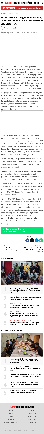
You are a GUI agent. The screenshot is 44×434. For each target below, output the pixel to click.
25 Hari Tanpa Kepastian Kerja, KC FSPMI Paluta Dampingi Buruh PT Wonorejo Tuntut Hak (25, 290)
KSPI (32, 410)
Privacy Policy (32, 416)
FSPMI (11, 410)
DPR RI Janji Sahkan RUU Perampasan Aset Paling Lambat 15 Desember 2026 (24, 306)
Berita (11, 287)
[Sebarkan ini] (27, 240)
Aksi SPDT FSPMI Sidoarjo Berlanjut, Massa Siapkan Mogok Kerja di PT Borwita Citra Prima (24, 384)
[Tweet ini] (32, 240)
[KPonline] (22, 3)
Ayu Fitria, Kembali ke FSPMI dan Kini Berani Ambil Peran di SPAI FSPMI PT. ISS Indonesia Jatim (25, 368)
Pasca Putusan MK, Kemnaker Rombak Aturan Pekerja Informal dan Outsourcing (25, 298)
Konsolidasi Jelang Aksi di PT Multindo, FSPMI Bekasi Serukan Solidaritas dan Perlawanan (25, 375)
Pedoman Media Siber (11, 422)
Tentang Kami (11, 419)
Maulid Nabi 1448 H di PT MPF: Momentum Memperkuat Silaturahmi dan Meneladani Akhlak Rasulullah (24, 315)
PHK (15, 320)
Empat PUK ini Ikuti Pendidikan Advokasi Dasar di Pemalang (9, 248)
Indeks (11, 413)
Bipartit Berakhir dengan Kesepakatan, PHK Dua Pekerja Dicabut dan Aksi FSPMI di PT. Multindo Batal (25, 361)
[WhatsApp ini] (41, 240)
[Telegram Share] (37, 240)
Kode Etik (32, 413)
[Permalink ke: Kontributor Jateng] (3, 28)
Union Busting (21, 320)
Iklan (11, 416)
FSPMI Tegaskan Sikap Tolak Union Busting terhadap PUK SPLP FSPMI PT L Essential (25, 323)
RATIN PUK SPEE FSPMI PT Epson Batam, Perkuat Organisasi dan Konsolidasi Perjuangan (23, 392)
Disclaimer (32, 422)
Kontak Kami (32, 419)
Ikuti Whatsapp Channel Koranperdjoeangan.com (15, 230)
